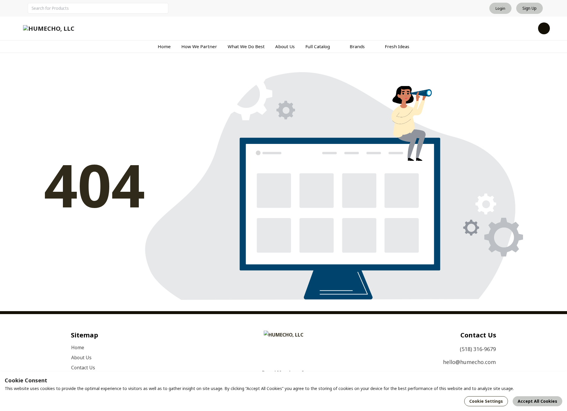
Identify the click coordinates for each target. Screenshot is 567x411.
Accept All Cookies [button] (537, 401)
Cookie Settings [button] (486, 401)
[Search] (163, 8)
